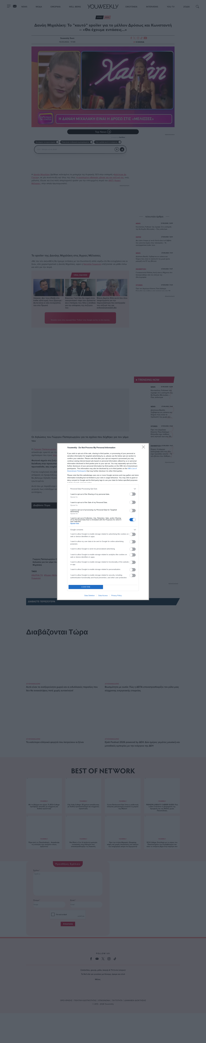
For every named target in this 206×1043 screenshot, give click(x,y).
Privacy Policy (116, 595)
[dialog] (103, 521)
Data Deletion (89, 595)
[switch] (132, 494)
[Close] (144, 447)
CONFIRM (85, 587)
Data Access (103, 595)
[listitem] (103, 489)
